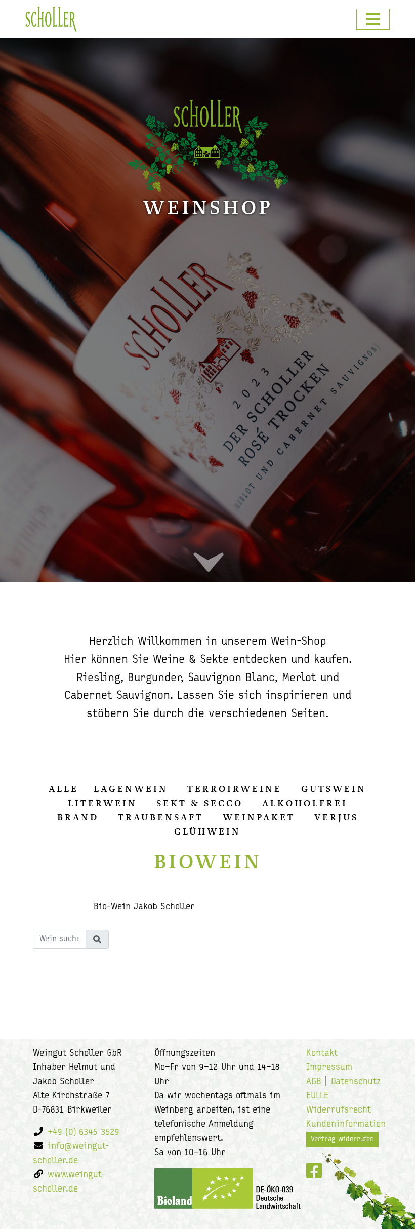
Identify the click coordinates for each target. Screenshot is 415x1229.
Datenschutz (356, 1082)
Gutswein (333, 789)
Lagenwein (131, 789)
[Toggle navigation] (373, 19)
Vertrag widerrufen (342, 1139)
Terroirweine (234, 789)
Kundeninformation (346, 1124)
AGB (313, 1082)
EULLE (317, 1096)
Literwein (102, 803)
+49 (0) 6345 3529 (83, 1132)
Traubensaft (160, 817)
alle (63, 789)
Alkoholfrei (305, 803)
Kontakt (322, 1053)
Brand (78, 817)
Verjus (336, 817)
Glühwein (207, 831)
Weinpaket (259, 817)
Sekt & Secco (199, 803)
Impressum (329, 1068)
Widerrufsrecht (338, 1110)
